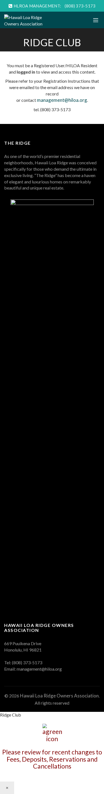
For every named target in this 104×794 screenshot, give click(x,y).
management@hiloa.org (62, 100)
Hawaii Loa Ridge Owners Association (59, 696)
